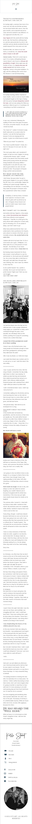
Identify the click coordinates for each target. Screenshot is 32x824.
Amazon (11, 770)
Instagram (12, 777)
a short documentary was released (16, 215)
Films (11, 751)
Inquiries (13, 762)
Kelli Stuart (8, 20)
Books (11, 755)
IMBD (10, 774)
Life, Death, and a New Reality (14, 281)
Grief (17, 20)
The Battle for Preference (13, 19)
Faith (14, 20)
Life (21, 20)
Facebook (12, 781)
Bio (10, 759)
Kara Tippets (7, 38)
